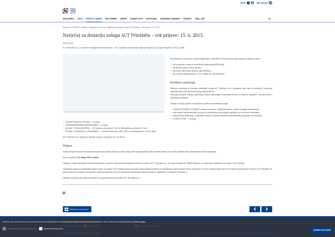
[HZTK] (69, 11)
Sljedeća (266, 209)
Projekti (187, 19)
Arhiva (123, 19)
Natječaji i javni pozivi (97, 27)
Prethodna (254, 209)
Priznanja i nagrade (170, 19)
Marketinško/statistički (53, 228)
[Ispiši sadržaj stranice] (63, 192)
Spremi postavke (322, 230)
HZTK (79, 19)
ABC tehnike (111, 19)
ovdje (142, 221)
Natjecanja (151, 19)
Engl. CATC (200, 19)
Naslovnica (68, 19)
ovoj (103, 177)
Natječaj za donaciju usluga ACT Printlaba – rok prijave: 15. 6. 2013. (133, 27)
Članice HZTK (136, 19)
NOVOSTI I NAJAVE (94, 19)
